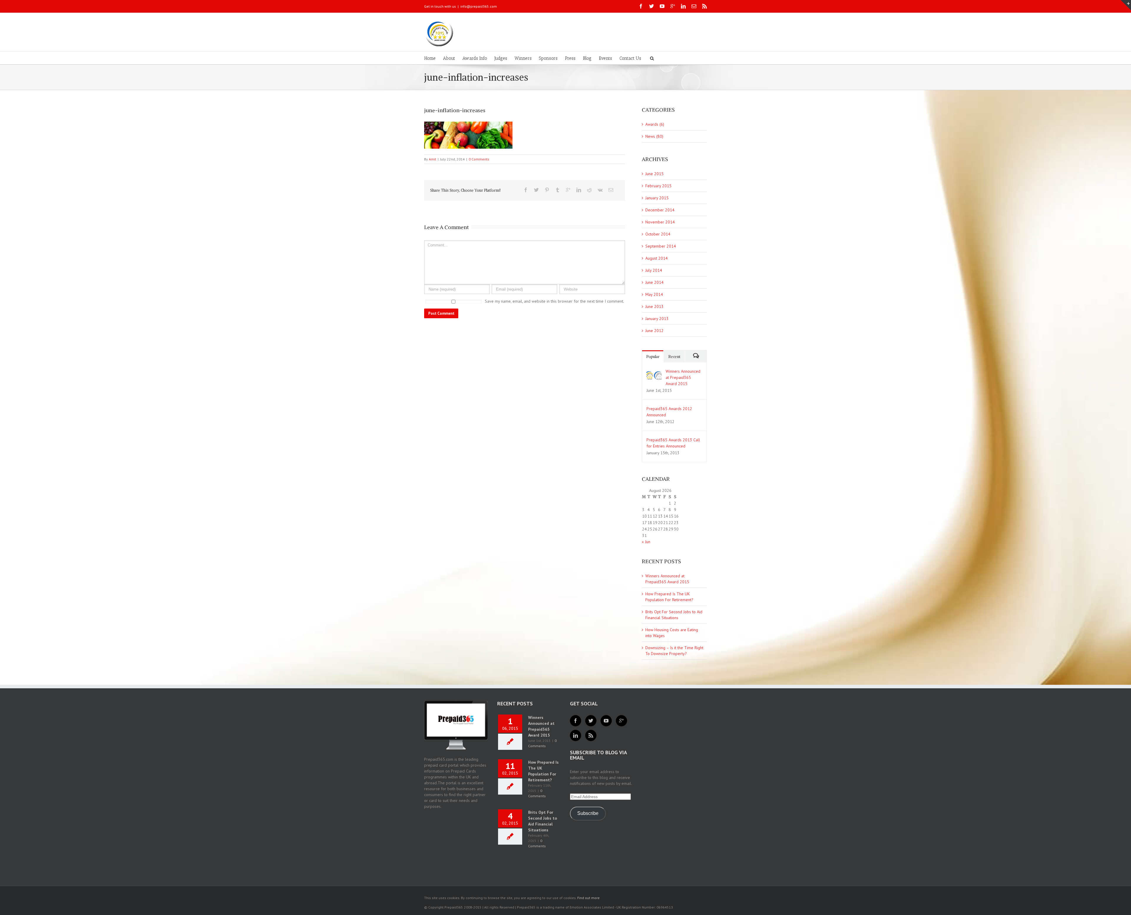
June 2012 (654, 330)
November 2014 (660, 222)
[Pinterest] (547, 190)
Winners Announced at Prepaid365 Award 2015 (683, 377)
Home (430, 58)
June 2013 (654, 306)
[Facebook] (641, 6)
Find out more (588, 898)
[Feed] (590, 735)
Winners (523, 58)
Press (570, 58)
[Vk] (600, 190)
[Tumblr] (557, 190)
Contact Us (630, 58)
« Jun (646, 541)
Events (605, 58)
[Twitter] (651, 6)
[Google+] (672, 6)
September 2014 (660, 246)
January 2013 (657, 318)
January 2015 (657, 197)
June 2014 (654, 282)
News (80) (654, 136)
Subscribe (587, 813)
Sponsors (548, 58)
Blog (587, 58)
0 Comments (479, 159)
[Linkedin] (683, 6)
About (449, 58)
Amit (432, 159)
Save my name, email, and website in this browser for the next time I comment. (554, 301)
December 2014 (659, 210)
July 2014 (653, 270)
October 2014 (657, 234)
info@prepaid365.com (478, 6)
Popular (652, 356)
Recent (674, 356)
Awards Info (474, 58)
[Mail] (694, 6)
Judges (501, 58)
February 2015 (658, 185)
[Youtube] (662, 6)
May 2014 (654, 294)
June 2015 (654, 173)
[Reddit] (589, 190)
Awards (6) (654, 124)
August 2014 (656, 258)
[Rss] (704, 6)
